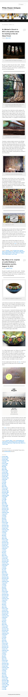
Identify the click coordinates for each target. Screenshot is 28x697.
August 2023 (4, 465)
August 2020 (4, 496)
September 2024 (5, 460)
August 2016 (4, 565)
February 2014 (5, 608)
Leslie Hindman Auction (13, 441)
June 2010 (4, 672)
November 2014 (5, 595)
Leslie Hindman (5, 441)
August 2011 (4, 651)
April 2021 (4, 485)
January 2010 (5, 679)
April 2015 (4, 588)
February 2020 (5, 505)
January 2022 (5, 472)
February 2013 (5, 626)
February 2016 (5, 574)
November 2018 (5, 526)
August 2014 (4, 600)
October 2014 (5, 597)
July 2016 (4, 567)
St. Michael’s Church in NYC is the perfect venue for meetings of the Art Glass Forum (10, 32)
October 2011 (5, 649)
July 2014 (4, 601)
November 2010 (5, 664)
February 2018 (5, 539)
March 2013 (4, 624)
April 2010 (4, 674)
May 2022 (4, 466)
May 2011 (4, 656)
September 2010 (5, 667)
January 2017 (5, 558)
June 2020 (4, 499)
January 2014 (5, 610)
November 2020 (5, 492)
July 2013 (4, 618)
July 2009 (4, 687)
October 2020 (5, 493)
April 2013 (4, 623)
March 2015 (4, 590)
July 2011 (4, 653)
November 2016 (5, 561)
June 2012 (4, 637)
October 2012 (5, 631)
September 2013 (5, 615)
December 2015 (5, 577)
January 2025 (5, 459)
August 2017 (4, 548)
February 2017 (5, 557)
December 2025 (5, 458)
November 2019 (5, 509)
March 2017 (4, 555)
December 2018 (5, 525)
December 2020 (5, 491)
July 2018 (4, 532)
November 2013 (5, 613)
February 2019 (5, 522)
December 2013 (5, 611)
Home (3, 20)
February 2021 (5, 488)
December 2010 (5, 663)
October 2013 (5, 614)
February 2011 (5, 660)
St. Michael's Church (8, 253)
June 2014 (4, 603)
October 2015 (5, 580)
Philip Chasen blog (16, 443)
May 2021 (4, 483)
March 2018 (4, 538)
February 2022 (5, 470)
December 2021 (5, 473)
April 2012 (4, 640)
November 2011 (5, 647)
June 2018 (4, 534)
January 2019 (5, 524)
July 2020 (4, 498)
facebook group (7, 451)
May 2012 (4, 638)
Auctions (7, 250)
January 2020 (5, 506)
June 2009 (4, 689)
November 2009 (5, 682)
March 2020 (4, 503)
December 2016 (5, 560)
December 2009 (5, 680)
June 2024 (4, 462)
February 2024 (5, 463)
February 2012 (5, 643)
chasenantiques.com (9, 251)
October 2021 (5, 476)
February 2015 (5, 591)
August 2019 (4, 514)
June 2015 (4, 585)
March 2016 (4, 572)
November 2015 (5, 578)
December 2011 (5, 646)
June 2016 (4, 568)
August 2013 (4, 617)
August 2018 (4, 531)
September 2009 (5, 684)
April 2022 (4, 468)
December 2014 (5, 594)
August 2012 (4, 634)
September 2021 (5, 478)
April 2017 (4, 554)
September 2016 (5, 564)
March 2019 (4, 521)
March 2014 (4, 607)
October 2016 (5, 562)
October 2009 (5, 683)
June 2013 (4, 620)
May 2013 (4, 621)
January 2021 (5, 489)
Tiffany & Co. (18, 253)
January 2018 (5, 541)
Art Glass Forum (16, 250)
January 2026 (5, 456)
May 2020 (4, 501)
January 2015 (5, 593)
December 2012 (5, 628)
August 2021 (4, 479)
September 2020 (5, 495)
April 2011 (4, 657)
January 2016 (5, 575)
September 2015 (5, 581)
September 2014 (5, 598)
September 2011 (5, 650)
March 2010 (4, 676)
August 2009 (4, 686)
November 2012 (5, 630)
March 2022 (4, 469)
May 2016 (4, 570)
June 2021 (4, 482)
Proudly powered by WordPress (14, 694)
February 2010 (5, 677)
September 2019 (5, 512)
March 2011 (4, 659)
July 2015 (4, 584)
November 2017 (5, 544)
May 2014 (4, 604)
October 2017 (5, 545)
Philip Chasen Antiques (11, 8)
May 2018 (4, 535)
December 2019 (5, 508)
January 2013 (5, 627)
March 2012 (4, 641)
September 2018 (5, 529)
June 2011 (4, 654)
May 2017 (4, 552)
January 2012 (5, 644)
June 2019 (4, 516)
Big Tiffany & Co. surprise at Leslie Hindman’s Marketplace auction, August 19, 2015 (11, 263)
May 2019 (4, 518)
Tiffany (14, 253)
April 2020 (4, 502)
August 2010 (4, 669)
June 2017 (4, 551)
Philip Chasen (16, 251)
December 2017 (5, 542)
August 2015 (4, 583)
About (8, 20)
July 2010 (4, 670)
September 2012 (5, 633)
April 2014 (4, 605)
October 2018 (5, 528)
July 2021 (4, 481)
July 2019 (4, 515)
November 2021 (5, 475)
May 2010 (4, 673)
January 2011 (5, 661)
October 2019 (5, 511)
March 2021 (4, 486)
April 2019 (4, 519)
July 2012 (4, 636)
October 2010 (5, 666)
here (15, 243)
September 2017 (5, 547)
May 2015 (4, 587)
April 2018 (4, 537)
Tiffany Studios (8, 254)
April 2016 (4, 571)
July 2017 (4, 549)
